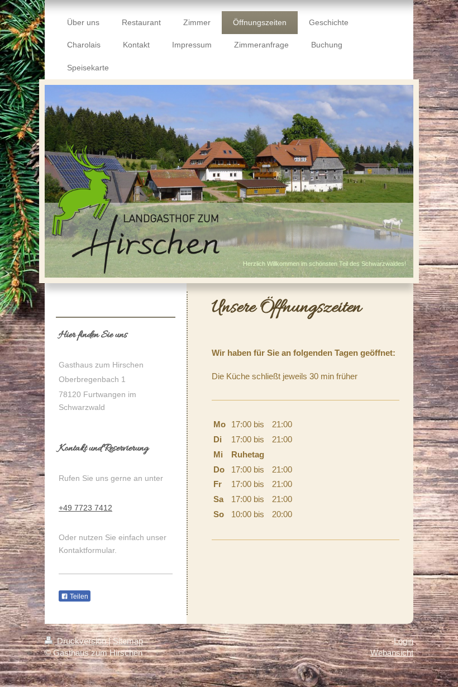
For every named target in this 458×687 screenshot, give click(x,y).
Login (403, 641)
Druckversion (81, 641)
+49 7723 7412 (85, 507)
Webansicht (391, 652)
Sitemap (128, 641)
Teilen (78, 596)
